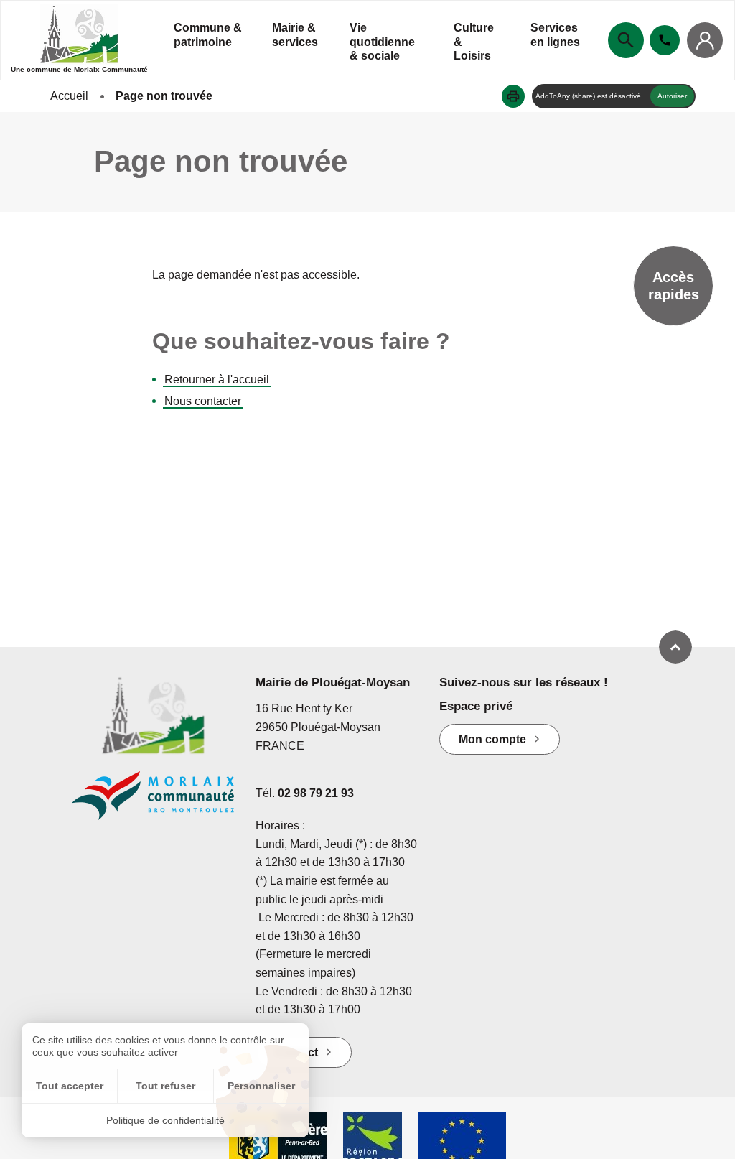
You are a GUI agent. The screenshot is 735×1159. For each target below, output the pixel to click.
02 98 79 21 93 (316, 793)
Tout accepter (69, 1085)
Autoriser (672, 96)
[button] (513, 96)
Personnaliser (261, 1085)
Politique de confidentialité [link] (165, 1120)
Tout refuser (165, 1085)
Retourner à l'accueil (216, 379)
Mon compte (492, 739)
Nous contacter (202, 401)
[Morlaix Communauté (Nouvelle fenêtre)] (153, 802)
